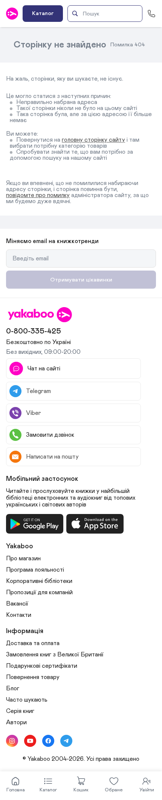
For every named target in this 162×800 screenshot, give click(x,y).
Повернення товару (33, 677)
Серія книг (20, 711)
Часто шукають (26, 700)
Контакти (18, 615)
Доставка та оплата (33, 643)
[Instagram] (12, 741)
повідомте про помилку (38, 195)
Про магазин (23, 558)
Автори (16, 722)
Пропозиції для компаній (39, 592)
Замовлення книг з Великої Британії (55, 655)
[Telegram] (66, 741)
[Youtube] (30, 741)
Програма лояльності (35, 570)
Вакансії (17, 604)
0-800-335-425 (33, 331)
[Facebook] (48, 741)
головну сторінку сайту (93, 140)
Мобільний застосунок (42, 479)
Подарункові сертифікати (41, 666)
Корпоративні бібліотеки (39, 581)
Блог (12, 688)
